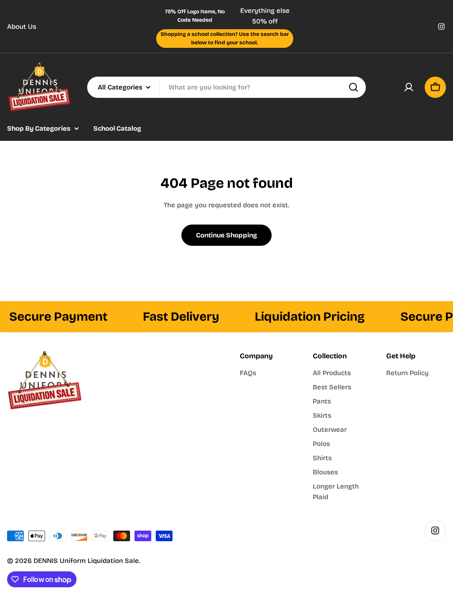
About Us (21, 27)
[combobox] (226, 87)
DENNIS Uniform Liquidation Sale (86, 561)
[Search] (353, 87)
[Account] (408, 87)
